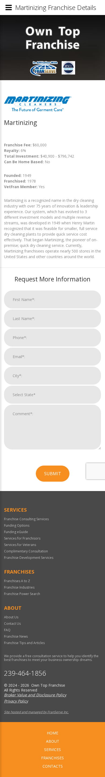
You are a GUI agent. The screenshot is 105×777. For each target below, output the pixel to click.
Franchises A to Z (17, 581)
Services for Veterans (20, 544)
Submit (52, 474)
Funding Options (16, 525)
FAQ (7, 630)
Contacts (53, 766)
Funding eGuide (16, 532)
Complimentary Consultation (26, 551)
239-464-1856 (25, 673)
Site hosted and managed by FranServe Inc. (36, 712)
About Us (11, 617)
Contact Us (12, 623)
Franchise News (16, 636)
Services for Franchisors (22, 538)
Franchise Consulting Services (26, 519)
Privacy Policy (16, 701)
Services (52, 749)
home (52, 732)
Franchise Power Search (22, 594)
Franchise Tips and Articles (24, 643)
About (52, 741)
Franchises (52, 757)
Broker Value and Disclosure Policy (35, 694)
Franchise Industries (19, 587)
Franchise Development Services (28, 557)
